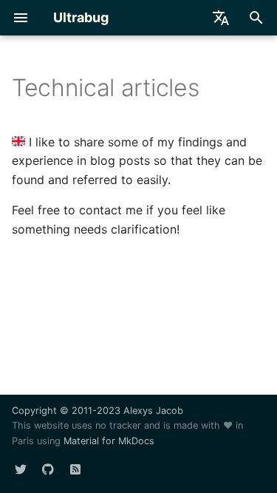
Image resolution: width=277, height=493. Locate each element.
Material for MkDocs (109, 440)
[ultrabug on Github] (48, 469)
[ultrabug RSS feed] (75, 469)
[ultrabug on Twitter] (21, 469)
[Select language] (221, 18)
